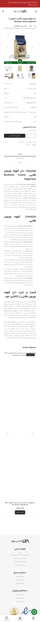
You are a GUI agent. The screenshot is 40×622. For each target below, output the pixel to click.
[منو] (36, 11)
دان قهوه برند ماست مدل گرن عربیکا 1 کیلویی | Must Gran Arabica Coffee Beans (20, 504)
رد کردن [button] (4, 3)
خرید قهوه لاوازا (20, 595)
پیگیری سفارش (20, 580)
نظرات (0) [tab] (20, 163)
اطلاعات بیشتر (20, 512)
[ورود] (3, 11)
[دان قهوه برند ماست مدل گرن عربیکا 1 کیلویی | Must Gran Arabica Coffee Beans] (20, 425)
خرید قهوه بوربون (20, 598)
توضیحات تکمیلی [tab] (20, 158)
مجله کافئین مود (20, 576)
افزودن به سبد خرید (14, 136)
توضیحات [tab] (20, 154)
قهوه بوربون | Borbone (25, 142)
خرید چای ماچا (20, 601)
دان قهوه (28, 145)
